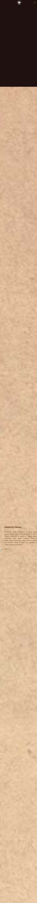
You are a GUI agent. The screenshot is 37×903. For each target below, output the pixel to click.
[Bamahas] (19, 2)
